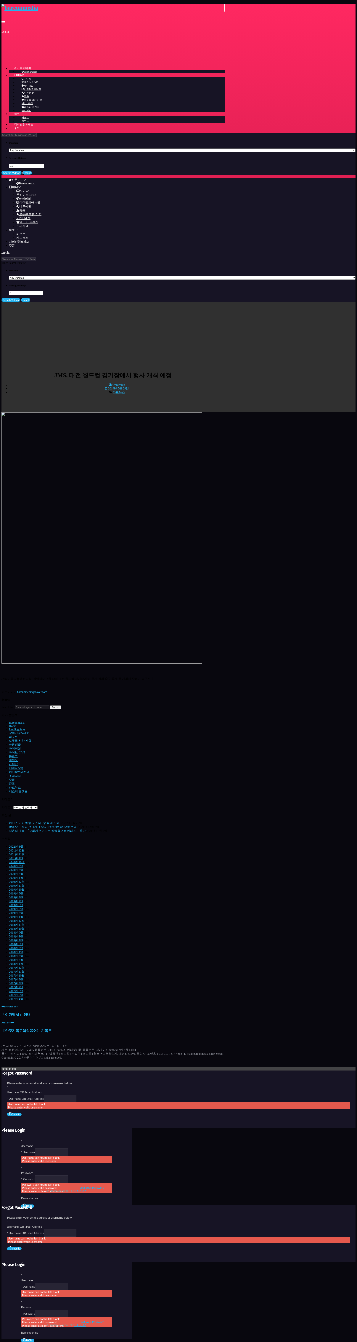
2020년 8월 (16, 866)
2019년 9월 (16, 893)
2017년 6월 (16, 991)
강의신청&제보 (19, 732)
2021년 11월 (17, 854)
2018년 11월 (17, 924)
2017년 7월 (16, 987)
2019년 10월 (17, 889)
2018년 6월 (16, 944)
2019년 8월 (16, 897)
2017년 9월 (16, 979)
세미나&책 (16, 768)
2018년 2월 (16, 959)
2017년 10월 (17, 975)
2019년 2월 (16, 913)
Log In (5, 31)
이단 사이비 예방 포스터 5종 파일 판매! (34, 823)
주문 (12, 779)
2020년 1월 (16, 877)
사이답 (13, 764)
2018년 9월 (16, 932)
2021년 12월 (17, 850)
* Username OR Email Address (25, 1098)
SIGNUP (80, 1190)
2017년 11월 (17, 971)
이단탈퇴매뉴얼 (19, 772)
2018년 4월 (16, 952)
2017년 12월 (17, 967)
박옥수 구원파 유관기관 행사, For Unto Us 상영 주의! (43, 826)
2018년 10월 (17, 928)
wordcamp (118, 384)
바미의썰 (15, 748)
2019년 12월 (17, 881)
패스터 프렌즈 (18, 791)
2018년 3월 (16, 956)
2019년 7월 (16, 901)
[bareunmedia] (19, 7)
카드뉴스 (119, 392)
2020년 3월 (16, 870)
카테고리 (7, 807)
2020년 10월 (17, 862)
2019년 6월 (16, 905)
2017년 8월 (16, 983)
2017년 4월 (16, 999)
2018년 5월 (16, 948)
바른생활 (15, 744)
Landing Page (17, 729)
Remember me (29, 1198)
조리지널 (15, 775)
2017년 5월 (16, 995)
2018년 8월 (16, 936)
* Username (28, 1152)
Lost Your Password (92, 1187)
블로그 (13, 756)
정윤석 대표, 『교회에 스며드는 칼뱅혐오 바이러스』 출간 (47, 830)
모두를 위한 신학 (20, 740)
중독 (12, 783)
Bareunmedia (17, 722)
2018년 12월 (17, 920)
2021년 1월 (16, 858)
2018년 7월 (16, 940)
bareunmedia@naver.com (32, 692)
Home (12, 726)
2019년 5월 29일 (118, 388)
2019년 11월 (17, 885)
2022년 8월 (16, 846)
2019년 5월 (16, 909)
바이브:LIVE (17, 752)
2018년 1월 (16, 963)
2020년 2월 (16, 874)
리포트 (13, 736)
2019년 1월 (16, 916)
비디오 (13, 760)
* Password (28, 1179)
